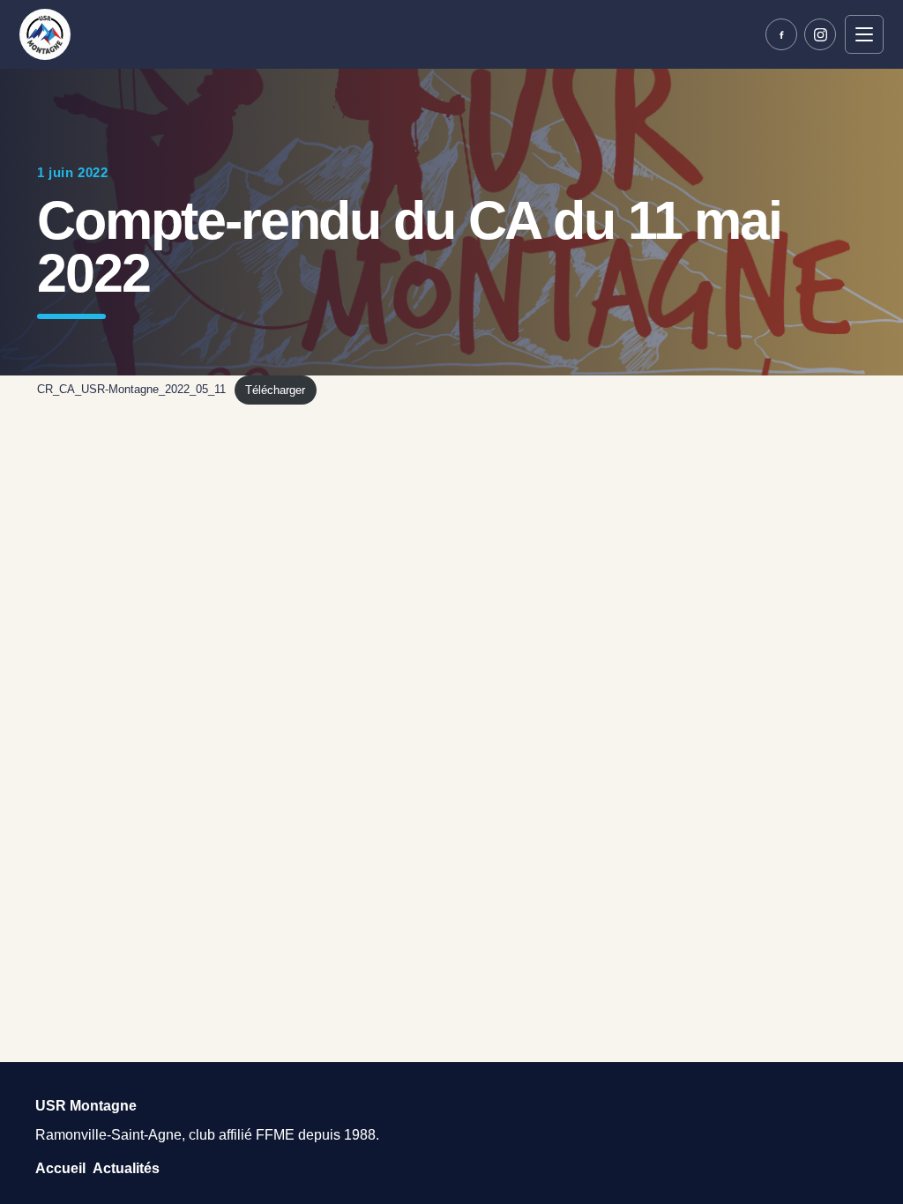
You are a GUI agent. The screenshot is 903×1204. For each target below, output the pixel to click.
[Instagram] (820, 34)
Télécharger (275, 390)
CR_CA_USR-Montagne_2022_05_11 (131, 390)
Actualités (126, 1168)
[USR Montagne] (45, 34)
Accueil (60, 1168)
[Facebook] (781, 34)
